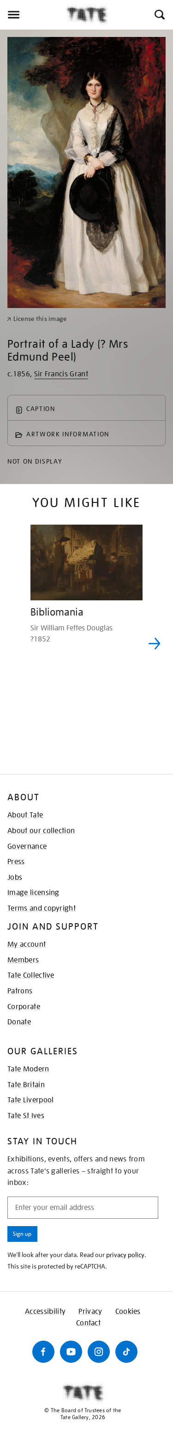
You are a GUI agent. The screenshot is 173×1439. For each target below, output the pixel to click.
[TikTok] (126, 1352)
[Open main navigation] (33, 14)
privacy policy (125, 1255)
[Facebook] (43, 1352)
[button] (159, 15)
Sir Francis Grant (61, 374)
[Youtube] (71, 1352)
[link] (36, 319)
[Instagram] (99, 1352)
